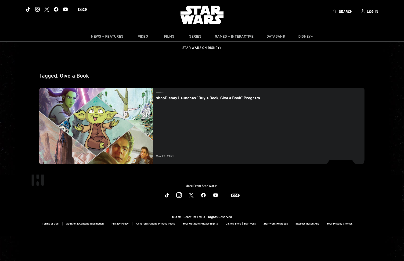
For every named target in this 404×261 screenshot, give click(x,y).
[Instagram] (37, 9)
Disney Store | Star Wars (241, 223)
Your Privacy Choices (340, 223)
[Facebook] (56, 9)
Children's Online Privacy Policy (155, 223)
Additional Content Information (85, 223)
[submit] (334, 11)
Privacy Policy (120, 223)
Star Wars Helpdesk (275, 223)
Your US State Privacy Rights (200, 223)
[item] (107, 37)
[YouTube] (65, 9)
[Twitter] (46, 9)
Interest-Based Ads (307, 223)
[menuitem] (143, 37)
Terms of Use (50, 223)
